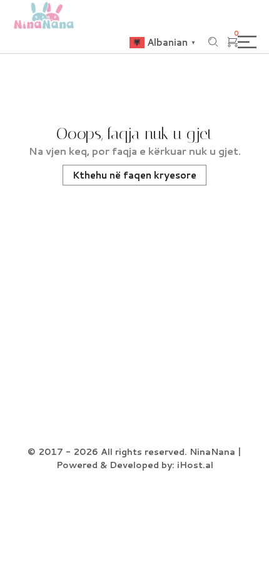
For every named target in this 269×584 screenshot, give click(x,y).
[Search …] (213, 42)
